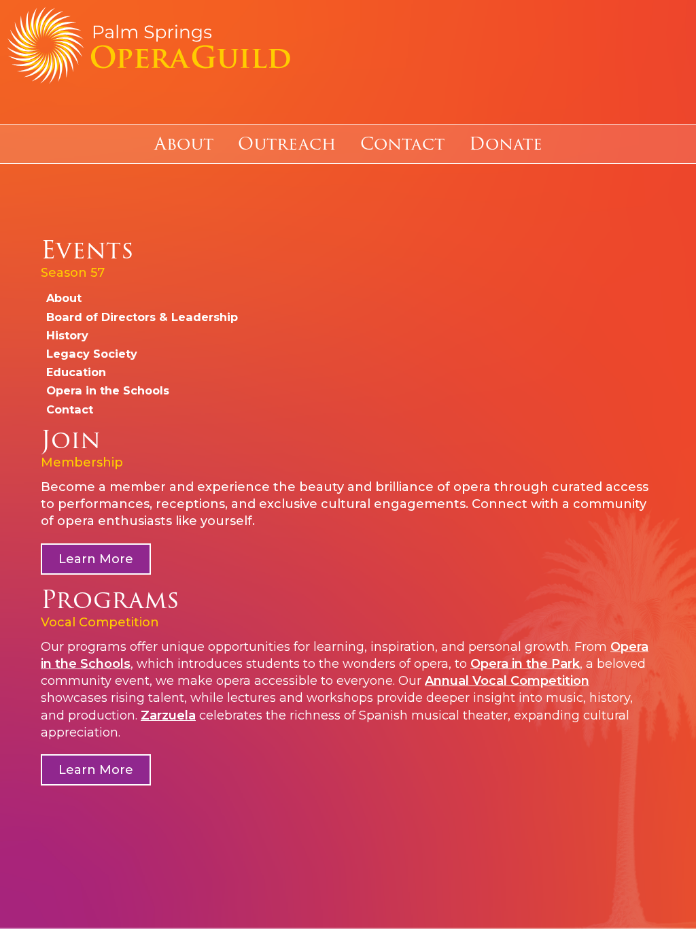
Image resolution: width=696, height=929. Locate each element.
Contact (402, 144)
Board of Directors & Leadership (142, 316)
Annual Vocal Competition (507, 680)
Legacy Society (91, 353)
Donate (505, 144)
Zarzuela (168, 715)
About (183, 144)
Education (76, 372)
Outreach (287, 144)
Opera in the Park (525, 663)
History (67, 335)
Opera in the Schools (107, 390)
